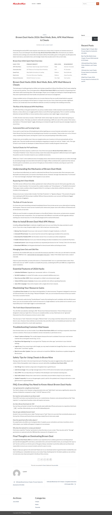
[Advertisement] (56, 19)
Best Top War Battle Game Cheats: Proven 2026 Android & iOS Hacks (89, 58)
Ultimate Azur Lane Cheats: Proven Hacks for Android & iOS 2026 (89, 72)
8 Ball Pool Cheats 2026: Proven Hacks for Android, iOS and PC (89, 79)
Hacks (34, 3)
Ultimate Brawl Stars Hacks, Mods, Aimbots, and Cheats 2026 (89, 65)
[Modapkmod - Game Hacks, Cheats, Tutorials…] (21, 4)
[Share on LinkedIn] (50, 459)
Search (83, 35)
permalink (55, 465)
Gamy (51, 44)
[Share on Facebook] (38, 459)
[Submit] (97, 3)
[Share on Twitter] (41, 459)
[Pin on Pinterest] (47, 459)
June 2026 (16, 501)
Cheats (39, 3)
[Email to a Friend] (44, 459)
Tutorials (37, 507)
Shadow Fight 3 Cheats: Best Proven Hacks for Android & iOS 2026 (89, 51)
